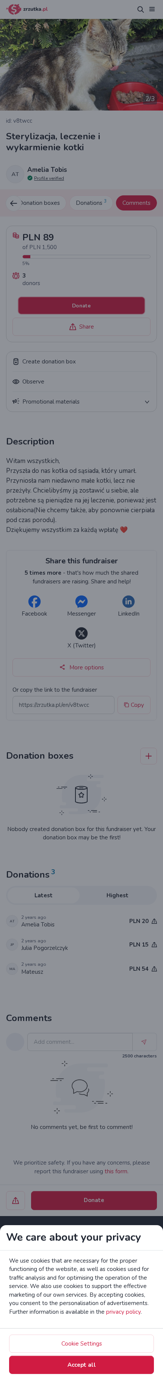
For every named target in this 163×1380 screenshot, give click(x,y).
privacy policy (123, 1312)
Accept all (81, 1365)
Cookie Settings (81, 1343)
